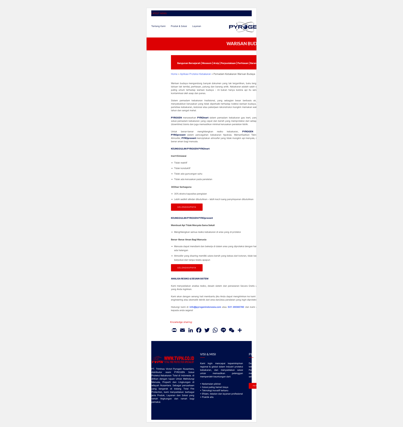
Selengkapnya (186, 207)
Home (174, 73)
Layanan (196, 26)
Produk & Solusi (179, 26)
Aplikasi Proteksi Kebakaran (195, 73)
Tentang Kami (158, 26)
